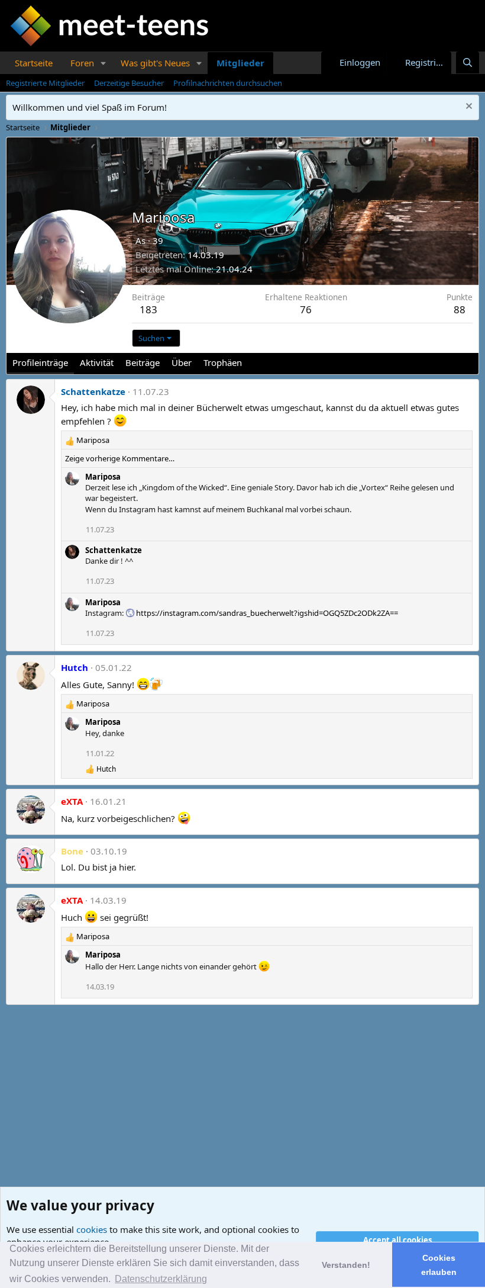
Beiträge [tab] (142, 362)
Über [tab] (182, 362)
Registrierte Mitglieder (45, 83)
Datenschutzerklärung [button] (161, 1279)
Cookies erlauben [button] (439, 1265)
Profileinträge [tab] (40, 362)
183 (148, 309)
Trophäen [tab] (222, 362)
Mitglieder (240, 63)
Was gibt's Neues (155, 63)
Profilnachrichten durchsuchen (227, 83)
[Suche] (467, 62)
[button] (103, 63)
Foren (82, 63)
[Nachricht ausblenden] (468, 107)
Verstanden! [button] (346, 1265)
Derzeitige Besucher (129, 83)
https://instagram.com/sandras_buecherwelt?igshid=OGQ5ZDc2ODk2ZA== (267, 613)
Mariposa (103, 476)
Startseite (34, 63)
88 (459, 309)
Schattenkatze (93, 391)
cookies (91, 1229)
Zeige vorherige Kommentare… (119, 458)
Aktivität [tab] (97, 362)
